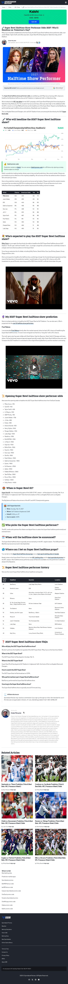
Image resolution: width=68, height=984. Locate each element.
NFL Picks (17, 7)
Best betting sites (7, 873)
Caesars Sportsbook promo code (11, 891)
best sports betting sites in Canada (48, 554)
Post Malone (15, 330)
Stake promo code (7, 905)
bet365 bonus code (7, 887)
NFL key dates (18, 101)
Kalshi (19, 167)
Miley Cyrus (5, 243)
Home (3, 7)
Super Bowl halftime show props (23, 554)
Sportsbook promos (7, 880)
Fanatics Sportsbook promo (10, 898)
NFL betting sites (37, 557)
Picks (9, 7)
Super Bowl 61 (6, 492)
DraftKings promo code (8, 901)
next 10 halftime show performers (23, 323)
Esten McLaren (12, 40)
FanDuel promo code (8, 894)
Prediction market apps (9, 876)
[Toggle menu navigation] (66, 2)
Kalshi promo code (36, 167)
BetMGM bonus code (8, 883)
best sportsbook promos (55, 557)
